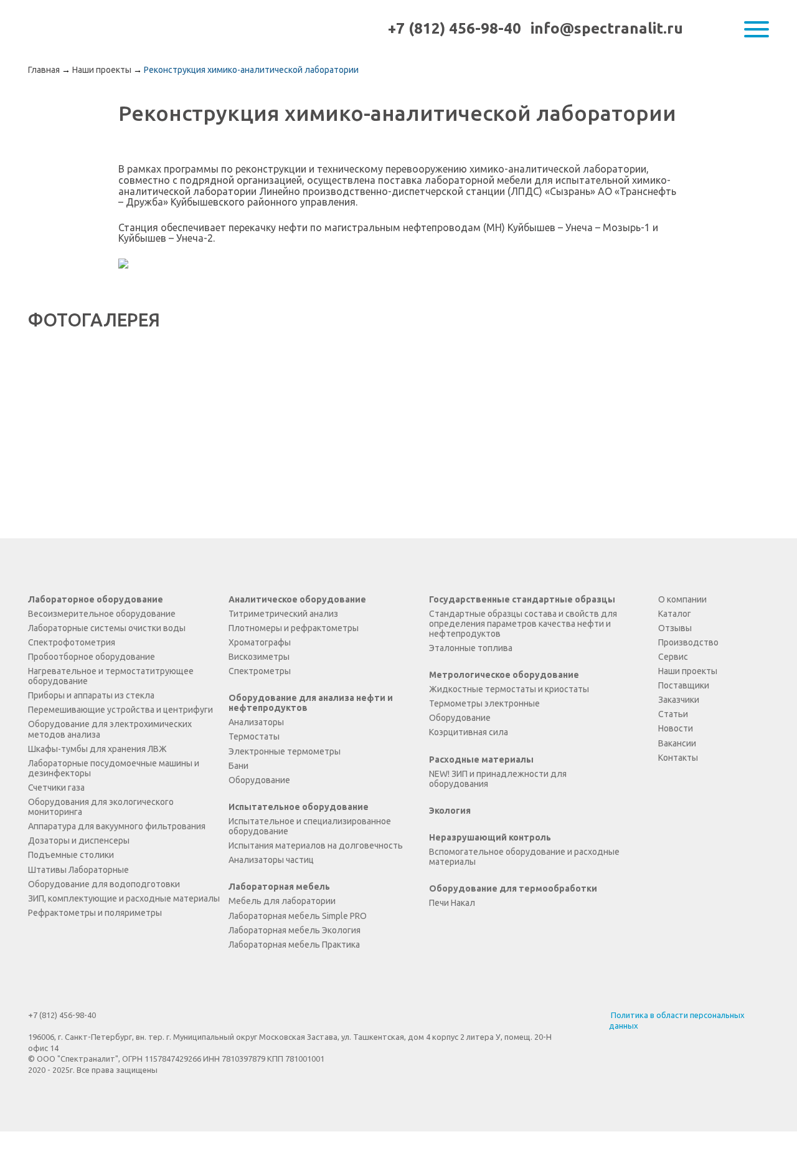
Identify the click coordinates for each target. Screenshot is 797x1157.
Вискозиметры (259, 657)
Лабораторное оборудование (95, 599)
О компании (682, 599)
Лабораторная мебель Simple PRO (298, 916)
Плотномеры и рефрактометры (294, 628)
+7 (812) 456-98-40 (454, 28)
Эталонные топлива (470, 648)
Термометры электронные (484, 703)
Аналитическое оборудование (297, 599)
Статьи (673, 714)
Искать (730, 29)
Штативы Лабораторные (78, 870)
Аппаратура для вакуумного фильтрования (116, 826)
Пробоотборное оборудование (91, 657)
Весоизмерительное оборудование (102, 614)
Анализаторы (256, 722)
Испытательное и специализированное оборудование (310, 826)
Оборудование (259, 780)
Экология (450, 811)
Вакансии (677, 743)
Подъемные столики (71, 855)
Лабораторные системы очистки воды (107, 628)
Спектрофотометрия (71, 642)
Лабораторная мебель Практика (294, 945)
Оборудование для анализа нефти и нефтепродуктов (311, 703)
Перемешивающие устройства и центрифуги (120, 710)
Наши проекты (687, 671)
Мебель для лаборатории (282, 901)
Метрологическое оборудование (504, 675)
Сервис (673, 657)
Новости (675, 728)
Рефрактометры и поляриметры (95, 913)
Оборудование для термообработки (513, 888)
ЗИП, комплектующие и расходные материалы (124, 898)
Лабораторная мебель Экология (295, 930)
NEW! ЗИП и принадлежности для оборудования (498, 779)
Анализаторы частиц (271, 860)
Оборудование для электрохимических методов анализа (110, 729)
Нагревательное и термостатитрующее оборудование (111, 676)
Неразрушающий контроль (490, 837)
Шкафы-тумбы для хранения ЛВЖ (97, 749)
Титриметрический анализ (283, 614)
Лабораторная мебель (279, 887)
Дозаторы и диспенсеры (79, 840)
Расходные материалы (481, 759)
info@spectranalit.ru (607, 28)
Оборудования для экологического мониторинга (101, 807)
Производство (688, 642)
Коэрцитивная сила (468, 732)
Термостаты (254, 736)
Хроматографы (260, 642)
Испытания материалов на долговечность (316, 845)
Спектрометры (260, 671)
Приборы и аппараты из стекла (91, 695)
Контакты (678, 758)
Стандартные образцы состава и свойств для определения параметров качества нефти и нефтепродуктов (523, 624)
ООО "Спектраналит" (79, 28)
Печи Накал (452, 903)
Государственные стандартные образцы (522, 599)
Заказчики (678, 700)
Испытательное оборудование (299, 807)
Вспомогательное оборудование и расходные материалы (524, 857)
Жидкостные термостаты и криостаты (509, 689)
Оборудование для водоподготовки (104, 884)
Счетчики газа (56, 788)
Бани (238, 766)
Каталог (674, 614)
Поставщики (683, 685)
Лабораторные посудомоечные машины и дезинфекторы (113, 768)
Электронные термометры (285, 751)
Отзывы (675, 628)
